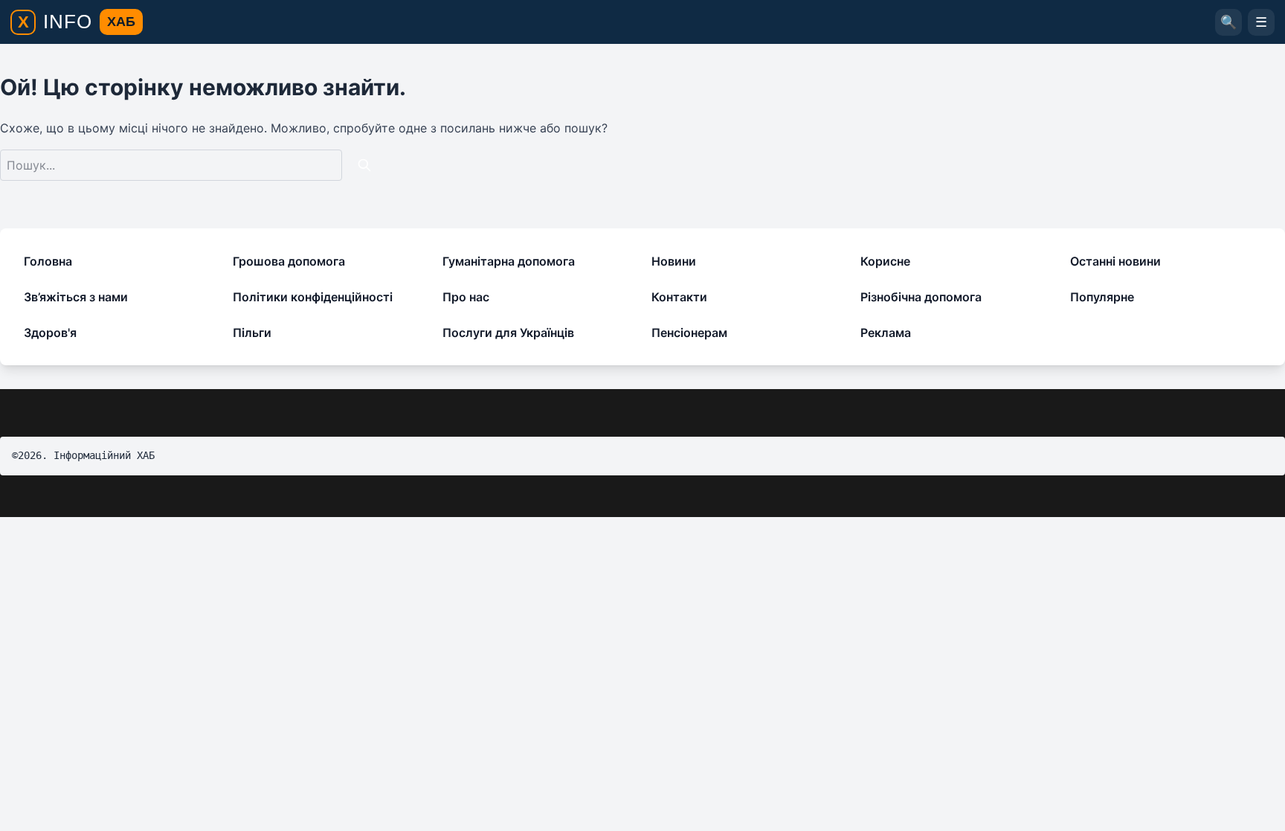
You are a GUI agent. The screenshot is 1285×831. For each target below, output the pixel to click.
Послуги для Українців (508, 332)
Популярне (1102, 296)
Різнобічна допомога (921, 296)
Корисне (885, 261)
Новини (673, 261)
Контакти (679, 296)
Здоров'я (50, 332)
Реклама (885, 332)
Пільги (252, 332)
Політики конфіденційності (313, 296)
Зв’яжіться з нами (76, 296)
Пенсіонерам (689, 332)
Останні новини (1115, 261)
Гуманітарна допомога (508, 261)
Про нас (465, 296)
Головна (48, 261)
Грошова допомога (289, 261)
